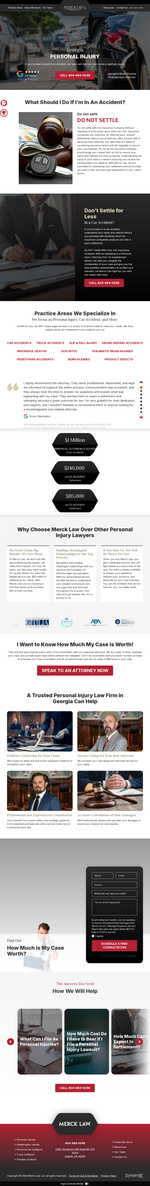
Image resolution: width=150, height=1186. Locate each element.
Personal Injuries (26, 1139)
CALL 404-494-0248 (104, 283)
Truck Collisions (25, 1154)
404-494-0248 (136, 8)
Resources (120, 1147)
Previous (141, 382)
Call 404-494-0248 (75, 75)
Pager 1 (4, 103)
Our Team (119, 1152)
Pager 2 (4, 113)
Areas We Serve (123, 1142)
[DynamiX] (134, 1175)
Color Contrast (87, 1183)
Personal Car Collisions (29, 1149)
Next (141, 417)
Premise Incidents (26, 1159)
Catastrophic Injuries (28, 1144)
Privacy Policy (109, 1175)
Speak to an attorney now (75, 670)
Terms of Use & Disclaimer (83, 1175)
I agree (99, 936)
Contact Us (120, 1156)
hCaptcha (131, 956)
